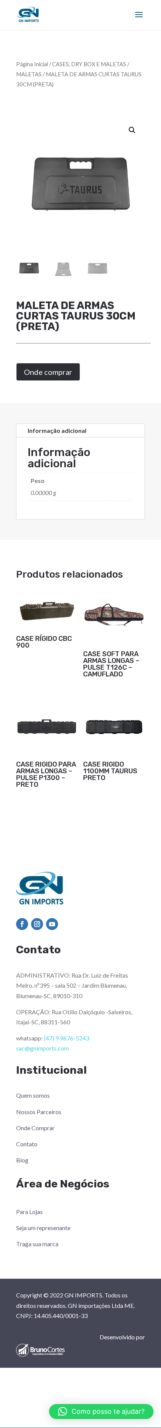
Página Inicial (32, 64)
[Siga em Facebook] (22, 924)
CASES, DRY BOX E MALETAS (89, 64)
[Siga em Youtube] (52, 924)
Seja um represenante (43, 1227)
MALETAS (29, 74)
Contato (26, 1143)
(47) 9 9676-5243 (66, 1038)
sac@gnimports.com (42, 1048)
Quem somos (33, 1095)
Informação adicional (57, 430)
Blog (22, 1160)
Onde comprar (48, 371)
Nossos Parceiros (38, 1111)
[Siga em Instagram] (37, 924)
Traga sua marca (37, 1243)
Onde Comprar (35, 1127)
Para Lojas (29, 1211)
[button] (132, 130)
